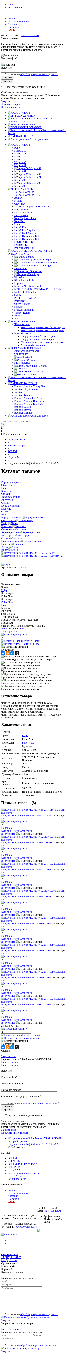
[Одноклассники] (8, 653)
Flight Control (39, 365)
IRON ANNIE (34, 127)
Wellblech (33, 374)
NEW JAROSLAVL (50, 289)
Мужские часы (22, 333)
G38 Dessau (36, 371)
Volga (17, 318)
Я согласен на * (32, 1314)
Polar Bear (19, 300)
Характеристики (10, 532)
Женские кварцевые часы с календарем (42, 330)
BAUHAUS (30, 136)
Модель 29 (20, 159)
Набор (4, 523)
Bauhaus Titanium (23, 412)
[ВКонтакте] (3, 653)
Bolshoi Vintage (42, 265)
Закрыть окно (8, 101)
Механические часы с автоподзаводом (42, 342)
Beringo (30, 256)
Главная (12, 18)
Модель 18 (20, 153)
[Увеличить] (28, 552)
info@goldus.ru (53, 1210)
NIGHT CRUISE (23, 242)
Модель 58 (35, 168)
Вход (10, 4)
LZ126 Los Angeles (24, 230)
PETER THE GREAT (26, 297)
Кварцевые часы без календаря (38, 336)
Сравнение (26, 830)
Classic (28, 356)
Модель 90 (20, 180)
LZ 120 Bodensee (23, 212)
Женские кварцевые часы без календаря (43, 327)
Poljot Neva (7, 602)
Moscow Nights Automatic (28, 286)
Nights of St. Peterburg (26, 292)
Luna (17, 224)
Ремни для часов (38, 139)
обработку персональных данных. (39, 74)
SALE (11, 29)
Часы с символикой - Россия (23, 1173)
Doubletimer (20, 268)
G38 (24, 368)
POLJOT (25, 112)
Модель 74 (35, 177)
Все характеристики (12, 628)
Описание (7, 529)
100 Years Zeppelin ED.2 (27, 194)
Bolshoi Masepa (42, 259)
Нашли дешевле (30, 643)
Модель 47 (20, 165)
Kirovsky (19, 277)
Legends (18, 283)
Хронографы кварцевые (34, 345)
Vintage (18, 315)
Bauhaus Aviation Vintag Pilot (29, 386)
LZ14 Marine (21, 215)
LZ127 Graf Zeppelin (25, 233)
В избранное (8, 833)
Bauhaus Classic (22, 406)
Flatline (18, 200)
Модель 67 (35, 174)
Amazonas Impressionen (27, 351)
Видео (4, 549)
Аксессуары (8, 535)
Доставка (13, 24)
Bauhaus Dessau (22, 409)
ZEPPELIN (29, 115)
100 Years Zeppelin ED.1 (27, 191)
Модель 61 (20, 171)
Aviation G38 (21, 392)
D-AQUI (31, 359)
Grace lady (20, 203)
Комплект (6, 526)
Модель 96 (35, 183)
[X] (17, 653)
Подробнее (7, 827)
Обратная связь (9, 1254)
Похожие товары (10, 541)
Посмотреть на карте (25, 1226)
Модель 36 (20, 162)
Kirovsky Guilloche (24, 280)
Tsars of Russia (22, 312)
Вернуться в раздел (12, 517)
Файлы (5, 547)
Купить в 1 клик (31, 640)
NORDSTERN (22, 244)
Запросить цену (30, 1348)
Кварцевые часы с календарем (37, 339)
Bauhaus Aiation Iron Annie (28, 398)
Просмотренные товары (14, 1132)
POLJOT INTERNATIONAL (23, 1164)
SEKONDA (30, 124)
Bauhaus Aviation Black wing (29, 401)
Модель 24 (20, 156)
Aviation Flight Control (26, 389)
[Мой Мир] (12, 653)
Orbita (17, 295)
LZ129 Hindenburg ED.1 (27, 236)
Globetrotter (36, 271)
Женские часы (22, 324)
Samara (18, 306)
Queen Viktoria (22, 303)
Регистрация (15, 7)
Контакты (13, 27)
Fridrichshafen (21, 209)
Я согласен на (32, 74)
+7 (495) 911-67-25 (11, 1257)
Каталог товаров (10, 104)
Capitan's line (21, 353)
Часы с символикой (18, 21)
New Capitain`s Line (25, 218)
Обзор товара (8, 520)
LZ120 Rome (21, 227)
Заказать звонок (30, 35)
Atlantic (18, 197)
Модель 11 (20, 150)
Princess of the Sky (24, 247)
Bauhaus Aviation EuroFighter (30, 404)
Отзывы (5, 538)
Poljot (17, 147)
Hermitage (33, 274)
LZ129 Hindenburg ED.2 (27, 239)
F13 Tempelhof (22, 362)
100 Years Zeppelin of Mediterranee (32, 206)
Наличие (6, 544)
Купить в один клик (37, 1317)
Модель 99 (20, 186)
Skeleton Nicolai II (24, 309)
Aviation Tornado (23, 395)
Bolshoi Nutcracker (48, 262)
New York (19, 221)
